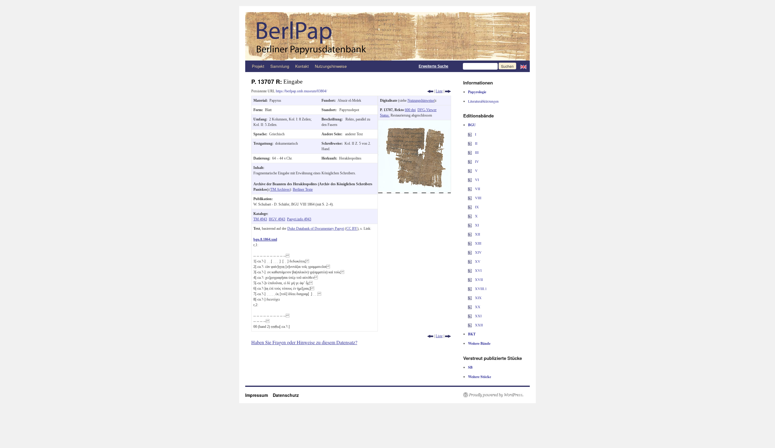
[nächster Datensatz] (448, 91)
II (475, 143)
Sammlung (279, 66)
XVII (478, 279)
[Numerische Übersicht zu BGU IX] (470, 206)
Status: (385, 115)
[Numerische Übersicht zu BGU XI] (470, 224)
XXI (478, 315)
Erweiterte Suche (433, 66)
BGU (472, 124)
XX (477, 306)
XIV (478, 252)
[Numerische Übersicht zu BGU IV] (470, 161)
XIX (478, 297)
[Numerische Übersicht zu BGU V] (470, 170)
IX (476, 206)
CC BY (351, 228)
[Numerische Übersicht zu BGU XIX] (470, 297)
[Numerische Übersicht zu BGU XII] (470, 234)
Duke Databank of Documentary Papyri (315, 228)
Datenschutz (286, 395)
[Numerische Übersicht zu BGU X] (470, 215)
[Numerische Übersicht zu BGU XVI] (470, 270)
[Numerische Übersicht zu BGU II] (470, 143)
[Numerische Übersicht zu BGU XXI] (470, 315)
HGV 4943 (277, 219)
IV (476, 161)
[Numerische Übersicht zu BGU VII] (470, 188)
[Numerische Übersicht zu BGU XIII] (470, 243)
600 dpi (410, 110)
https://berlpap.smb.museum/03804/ (301, 91)
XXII (478, 324)
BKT (472, 334)
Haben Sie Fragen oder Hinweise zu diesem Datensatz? (304, 342)
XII (477, 234)
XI (476, 224)
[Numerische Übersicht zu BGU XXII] (470, 324)
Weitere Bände (479, 343)
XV (477, 261)
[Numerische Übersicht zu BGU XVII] (470, 279)
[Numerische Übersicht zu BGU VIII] (470, 197)
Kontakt (302, 66)
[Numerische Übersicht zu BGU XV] (470, 261)
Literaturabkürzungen (483, 101)
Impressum (259, 395)
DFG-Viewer (427, 110)
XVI (478, 270)
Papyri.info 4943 (299, 219)
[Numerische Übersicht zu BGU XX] (470, 306)
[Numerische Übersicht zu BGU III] (470, 152)
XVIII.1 (480, 288)
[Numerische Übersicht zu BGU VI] (470, 179)
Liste (439, 91)
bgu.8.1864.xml (265, 239)
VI (476, 179)
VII (477, 188)
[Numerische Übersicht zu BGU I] (470, 134)
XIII (477, 243)
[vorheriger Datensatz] (430, 91)
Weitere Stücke (479, 376)
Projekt (258, 66)
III (476, 152)
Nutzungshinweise (331, 66)
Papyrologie (477, 91)
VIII (477, 197)
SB (470, 367)
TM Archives (280, 189)
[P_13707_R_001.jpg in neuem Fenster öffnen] (414, 123)
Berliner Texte (303, 189)
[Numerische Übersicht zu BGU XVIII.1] (470, 288)
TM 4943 (260, 219)
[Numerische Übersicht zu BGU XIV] (470, 252)
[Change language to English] (523, 66)
